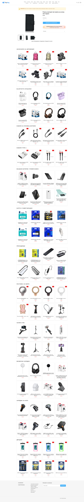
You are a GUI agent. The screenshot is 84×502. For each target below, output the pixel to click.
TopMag (63, 498)
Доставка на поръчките (34, 485)
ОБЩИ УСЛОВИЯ (33, 486)
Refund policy (33, 492)
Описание (44, 31)
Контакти (32, 489)
